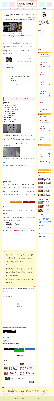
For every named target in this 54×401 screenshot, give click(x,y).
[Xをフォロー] (18, 355)
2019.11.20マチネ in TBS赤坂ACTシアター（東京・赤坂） (19, 76)
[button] (50, 33)
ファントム (17, 343)
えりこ (44, 18)
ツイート (39, 238)
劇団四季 (18, 398)
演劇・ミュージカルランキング (7, 333)
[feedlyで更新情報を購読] (20, 355)
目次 (18, 73)
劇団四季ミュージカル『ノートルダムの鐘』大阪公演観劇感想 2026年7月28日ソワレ (45, 227)
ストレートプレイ (22, 398)
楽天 (28, 201)
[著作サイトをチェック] (16, 355)
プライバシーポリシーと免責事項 (37, 398)
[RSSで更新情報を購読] (22, 355)
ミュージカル (5, 343)
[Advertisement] (11, 90)
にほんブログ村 (5, 337)
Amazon (16, 201)
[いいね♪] (3, 296)
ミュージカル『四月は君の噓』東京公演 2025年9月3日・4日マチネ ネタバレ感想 (45, 222)
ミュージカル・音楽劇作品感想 (11, 343)
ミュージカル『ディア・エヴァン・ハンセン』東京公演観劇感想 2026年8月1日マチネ (45, 218)
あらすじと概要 (13, 80)
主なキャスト (13, 78)
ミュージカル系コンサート (28, 398)
